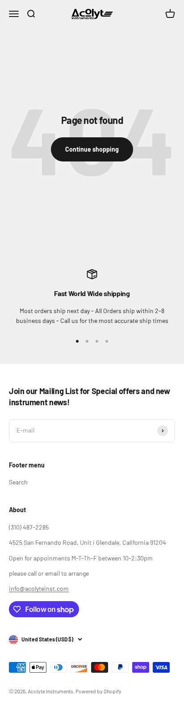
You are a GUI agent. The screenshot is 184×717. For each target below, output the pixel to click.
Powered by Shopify (98, 691)
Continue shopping (92, 149)
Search (18, 482)
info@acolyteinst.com (39, 588)
